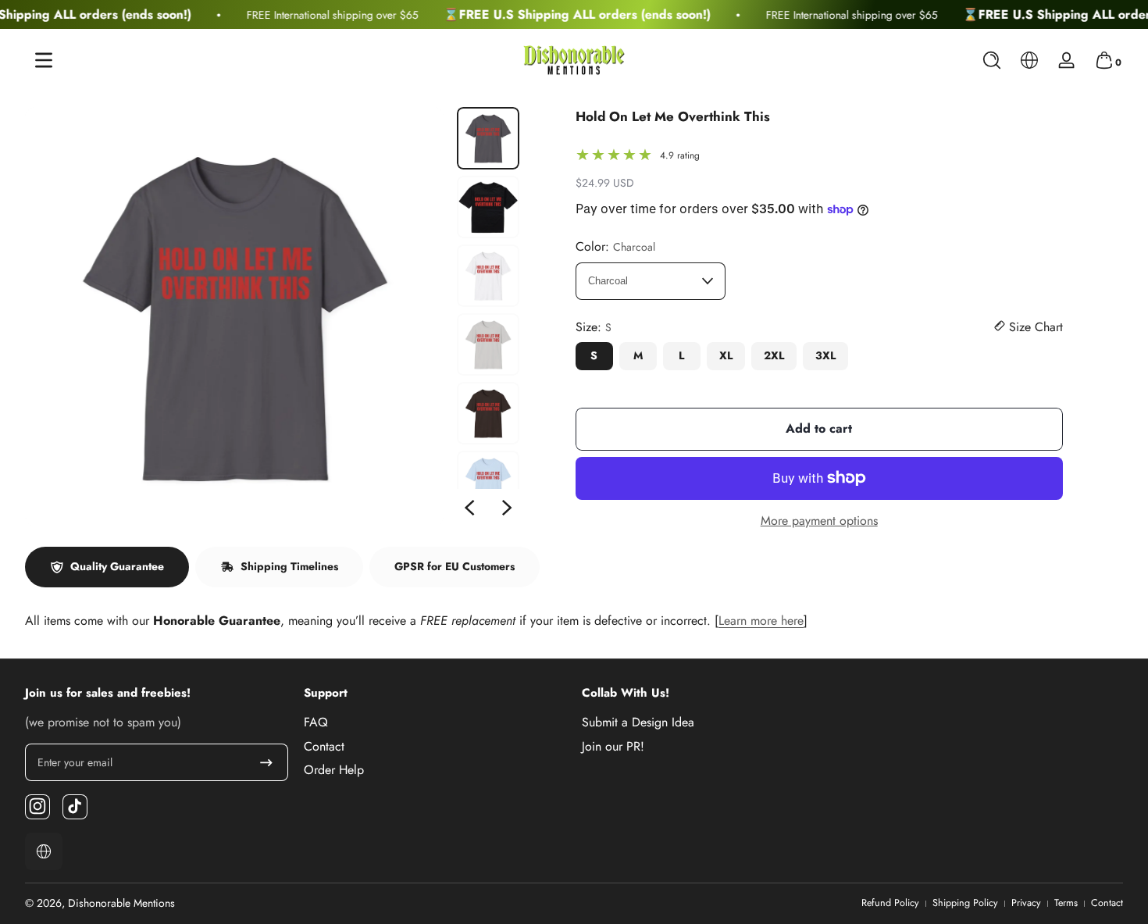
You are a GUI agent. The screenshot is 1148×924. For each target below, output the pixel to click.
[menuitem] (435, 722)
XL (726, 355)
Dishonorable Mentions (121, 903)
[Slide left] (469, 507)
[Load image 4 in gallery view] (488, 344)
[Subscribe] (266, 762)
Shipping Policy (965, 903)
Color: (615, 246)
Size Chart (1034, 327)
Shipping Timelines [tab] (289, 566)
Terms (1066, 903)
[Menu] (43, 60)
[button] (992, 60)
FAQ (316, 722)
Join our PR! (613, 746)
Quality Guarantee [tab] (117, 566)
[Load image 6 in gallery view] (488, 482)
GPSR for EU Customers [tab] (454, 566)
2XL (774, 355)
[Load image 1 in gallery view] (488, 138)
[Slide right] (507, 507)
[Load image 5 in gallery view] (488, 413)
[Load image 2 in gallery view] (488, 207)
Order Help (334, 769)
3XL (825, 355)
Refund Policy (890, 903)
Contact (324, 746)
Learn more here (761, 621)
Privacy (1026, 903)
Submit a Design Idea (638, 722)
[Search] (991, 60)
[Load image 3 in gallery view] (488, 275)
